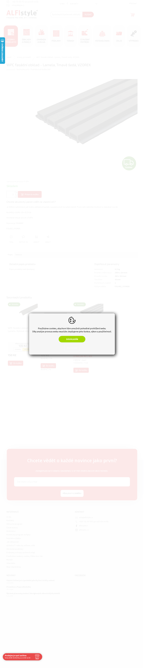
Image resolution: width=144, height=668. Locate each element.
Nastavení (71, 347)
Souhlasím (71, 339)
